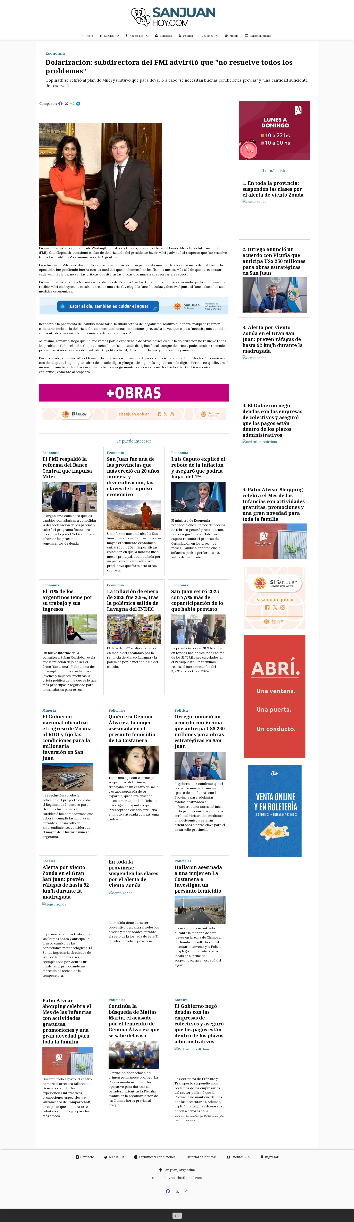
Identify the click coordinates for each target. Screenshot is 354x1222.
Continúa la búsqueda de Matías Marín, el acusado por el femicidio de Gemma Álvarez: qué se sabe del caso (134, 1021)
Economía (55, 53)
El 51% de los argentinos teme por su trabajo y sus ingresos (67, 600)
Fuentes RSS (240, 1157)
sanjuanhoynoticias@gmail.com (177, 1177)
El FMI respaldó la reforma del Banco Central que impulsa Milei (67, 468)
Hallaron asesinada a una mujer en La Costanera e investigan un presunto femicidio (198, 879)
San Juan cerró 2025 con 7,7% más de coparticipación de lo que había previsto (197, 600)
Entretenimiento (260, 36)
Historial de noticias (201, 1157)
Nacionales (136, 36)
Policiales (166, 36)
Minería (49, 710)
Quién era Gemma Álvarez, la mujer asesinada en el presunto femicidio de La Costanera (132, 728)
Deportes (207, 36)
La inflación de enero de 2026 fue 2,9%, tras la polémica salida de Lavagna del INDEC (132, 600)
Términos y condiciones (156, 1157)
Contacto (86, 1157)
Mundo (234, 36)
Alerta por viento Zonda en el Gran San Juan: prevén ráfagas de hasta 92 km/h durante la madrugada (65, 882)
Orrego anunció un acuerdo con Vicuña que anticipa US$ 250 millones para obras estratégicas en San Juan (200, 731)
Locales (109, 36)
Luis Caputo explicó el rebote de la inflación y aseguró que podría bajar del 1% (198, 468)
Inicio (89, 36)
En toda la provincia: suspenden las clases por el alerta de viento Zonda (133, 873)
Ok (177, 1216)
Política (188, 36)
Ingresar (271, 1157)
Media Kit (116, 1157)
